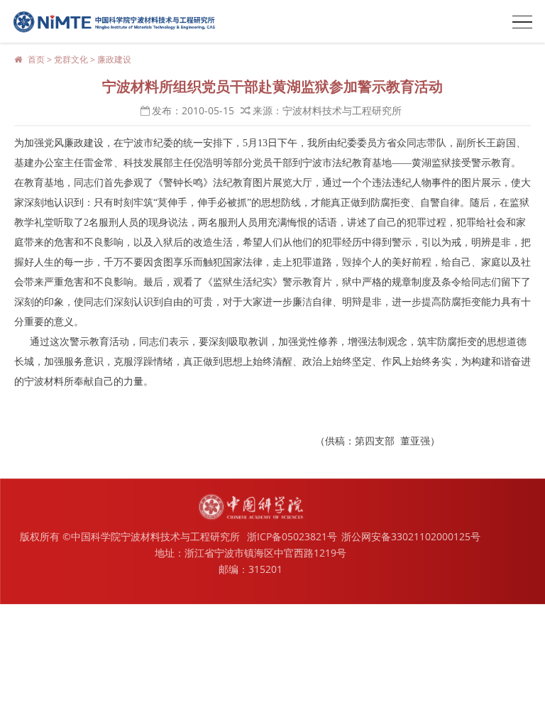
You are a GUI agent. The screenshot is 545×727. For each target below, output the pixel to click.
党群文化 (71, 59)
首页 (36, 59)
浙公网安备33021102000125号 (410, 536)
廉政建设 (114, 59)
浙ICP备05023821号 (292, 536)
